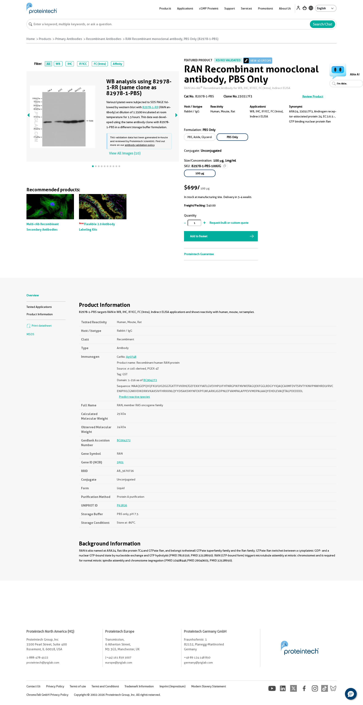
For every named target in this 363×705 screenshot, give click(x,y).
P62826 (122, 505)
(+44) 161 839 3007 (118, 657)
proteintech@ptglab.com (42, 662)
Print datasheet (41, 325)
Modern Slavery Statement (208, 686)
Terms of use (78, 686)
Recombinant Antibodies (103, 39)
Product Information (39, 314)
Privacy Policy (55, 686)
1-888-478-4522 (37, 657)
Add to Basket (198, 236)
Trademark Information (139, 686)
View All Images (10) (124, 153)
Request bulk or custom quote (229, 222)
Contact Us (33, 686)
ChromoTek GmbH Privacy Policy (47, 694)
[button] (351, 694)
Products (45, 39)
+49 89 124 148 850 (197, 657)
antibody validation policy (140, 144)
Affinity (117, 63)
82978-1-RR (150, 107)
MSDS (30, 334)
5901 (120, 462)
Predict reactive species (134, 396)
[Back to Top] (337, 694)
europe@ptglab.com (118, 662)
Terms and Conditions (105, 686)
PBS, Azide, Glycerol (200, 137)
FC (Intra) (100, 63)
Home (30, 39)
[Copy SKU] (224, 166)
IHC (69, 63)
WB (58, 63)
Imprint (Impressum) (172, 686)
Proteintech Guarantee (199, 254)
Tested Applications (39, 307)
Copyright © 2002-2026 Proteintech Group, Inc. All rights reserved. (117, 694)
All (48, 63)
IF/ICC (83, 63)
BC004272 (150, 380)
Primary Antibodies (68, 39)
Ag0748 (131, 356)
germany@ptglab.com (198, 662)
